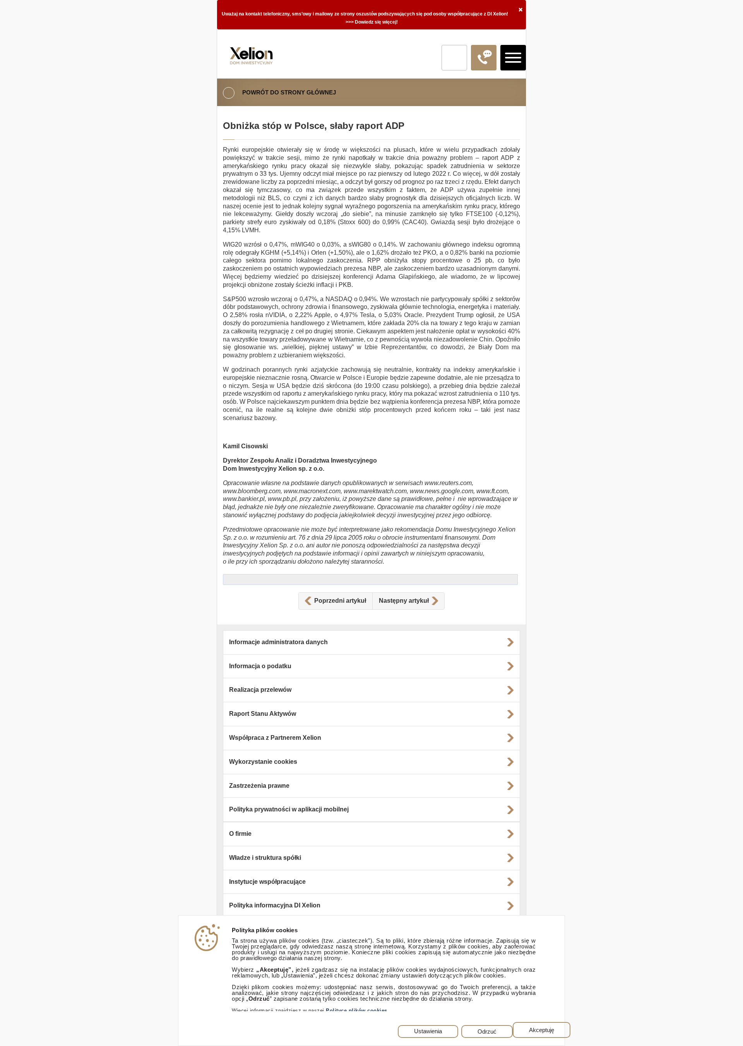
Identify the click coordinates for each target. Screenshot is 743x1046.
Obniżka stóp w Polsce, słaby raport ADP (313, 125)
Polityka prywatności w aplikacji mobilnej (289, 809)
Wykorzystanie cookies (263, 761)
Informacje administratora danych (278, 642)
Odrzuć (487, 1031)
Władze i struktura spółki (265, 857)
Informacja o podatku (260, 666)
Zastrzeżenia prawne (259, 785)
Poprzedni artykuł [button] (340, 600)
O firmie (240, 833)
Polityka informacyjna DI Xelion (274, 905)
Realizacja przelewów (260, 689)
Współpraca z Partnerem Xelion (275, 737)
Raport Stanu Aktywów (262, 713)
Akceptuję (541, 1030)
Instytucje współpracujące (267, 881)
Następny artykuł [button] (404, 600)
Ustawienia (428, 1031)
